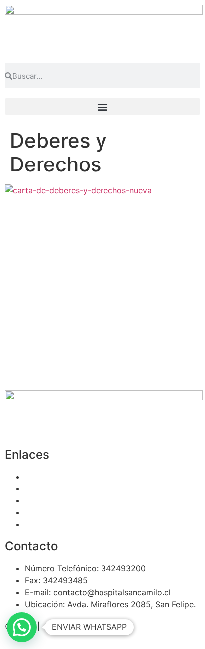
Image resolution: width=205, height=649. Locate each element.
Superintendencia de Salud (75, 524)
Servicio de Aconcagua (68, 477)
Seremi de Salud (55, 512)
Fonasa (38, 488)
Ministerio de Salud (61, 500)
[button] (102, 106)
